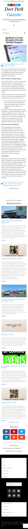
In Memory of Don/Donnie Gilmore (12, 258)
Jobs (4, 462)
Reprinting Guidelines (7, 512)
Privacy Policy (6, 509)
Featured (5, 66)
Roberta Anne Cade (7, 334)
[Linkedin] (19, 5)
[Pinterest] (19, 496)
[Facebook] (9, 5)
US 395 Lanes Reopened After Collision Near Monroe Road (13, 300)
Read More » (3, 240)
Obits (4, 465)
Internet (5, 184)
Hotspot (21, 182)
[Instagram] (11, 5)
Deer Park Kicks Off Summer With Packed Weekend (13, 367)
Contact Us (5, 476)
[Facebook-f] (9, 491)
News (4, 459)
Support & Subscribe (7, 468)
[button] (14, 25)
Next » (17, 422)
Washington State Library (10, 185)
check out (5, 182)
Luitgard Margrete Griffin (9, 402)
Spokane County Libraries (15, 184)
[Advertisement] (14, 192)
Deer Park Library (13, 182)
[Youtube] (14, 5)
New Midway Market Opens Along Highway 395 (11, 221)
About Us (5, 473)
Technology (11, 66)
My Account (5, 470)
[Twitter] (17, 5)
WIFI (18, 185)
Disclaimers (5, 506)
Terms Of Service (6, 515)
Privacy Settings (14, 500)
